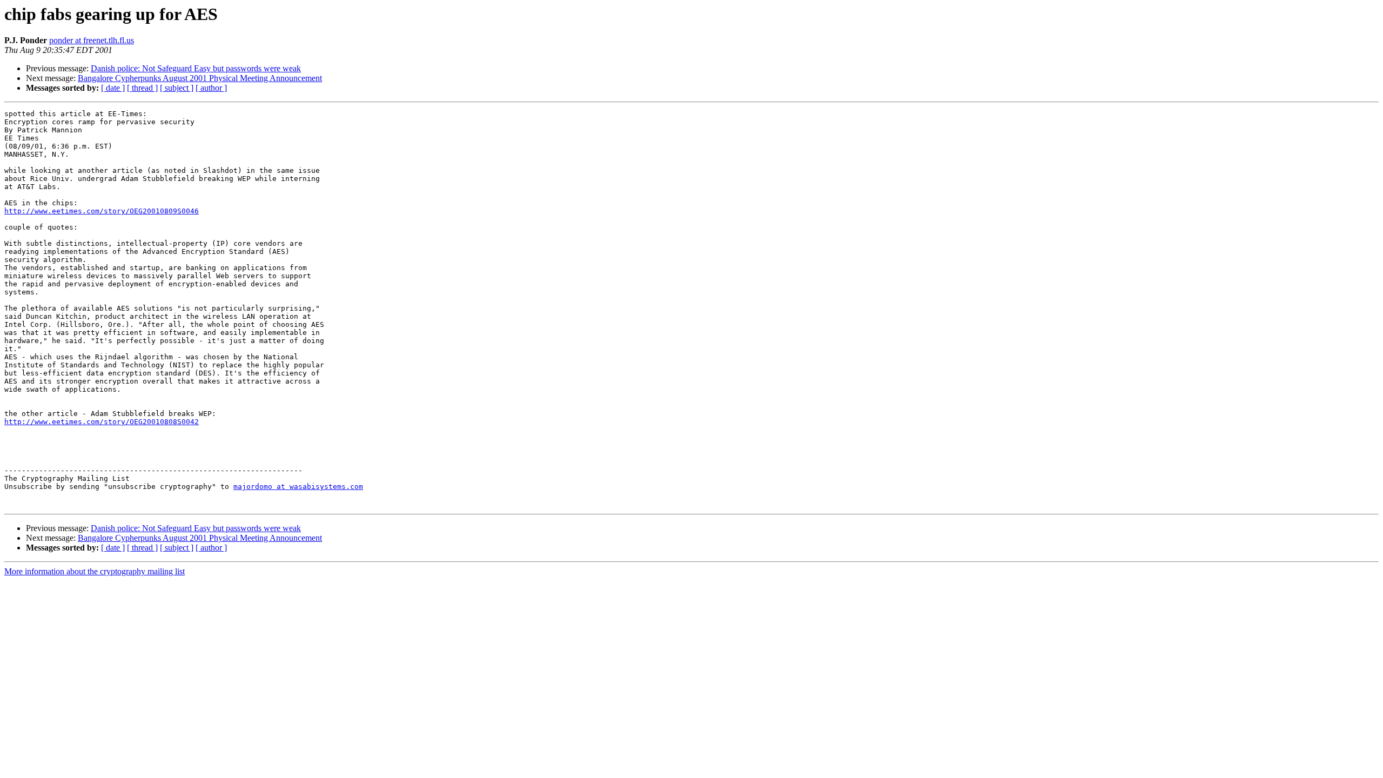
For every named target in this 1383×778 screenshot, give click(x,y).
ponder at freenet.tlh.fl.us (91, 40)
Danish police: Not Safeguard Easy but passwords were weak (196, 68)
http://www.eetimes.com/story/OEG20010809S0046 (101, 211)
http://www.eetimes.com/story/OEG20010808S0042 (101, 422)
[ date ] (113, 87)
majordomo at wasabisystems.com (298, 486)
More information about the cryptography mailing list (94, 571)
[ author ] (211, 87)
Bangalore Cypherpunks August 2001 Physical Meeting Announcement (200, 78)
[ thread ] (142, 87)
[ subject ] (176, 87)
